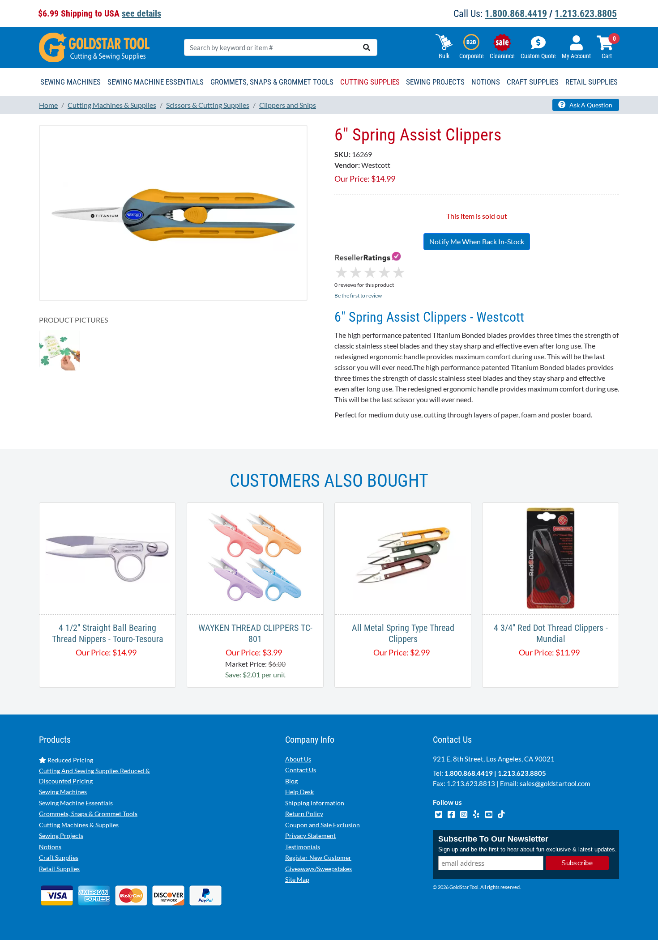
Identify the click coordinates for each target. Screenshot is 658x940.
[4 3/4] (550, 557)
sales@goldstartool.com (555, 783)
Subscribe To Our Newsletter (493, 838)
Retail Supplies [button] (591, 81)
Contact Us (300, 770)
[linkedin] (476, 813)
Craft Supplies (58, 857)
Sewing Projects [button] (435, 81)
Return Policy (304, 813)
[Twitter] (439, 813)
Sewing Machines (63, 791)
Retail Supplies (59, 868)
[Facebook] (451, 813)
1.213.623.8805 (586, 13)
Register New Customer (318, 857)
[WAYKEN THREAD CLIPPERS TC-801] (255, 557)
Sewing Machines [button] (70, 81)
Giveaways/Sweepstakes (318, 868)
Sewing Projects (61, 835)
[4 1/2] (107, 557)
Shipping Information (314, 803)
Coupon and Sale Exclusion (322, 825)
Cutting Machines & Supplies (79, 825)
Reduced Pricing (69, 760)
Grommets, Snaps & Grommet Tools (88, 813)
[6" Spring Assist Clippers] (59, 349)
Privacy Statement (310, 835)
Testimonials (302, 847)
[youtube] (489, 813)
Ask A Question (590, 105)
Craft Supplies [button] (533, 81)
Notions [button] (485, 81)
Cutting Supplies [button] (370, 81)
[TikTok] (501, 813)
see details (141, 13)
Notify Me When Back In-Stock (476, 241)
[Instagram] (464, 813)
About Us (298, 759)
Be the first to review (358, 295)
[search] (366, 47)
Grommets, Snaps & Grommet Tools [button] (271, 81)
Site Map (297, 879)
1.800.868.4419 (516, 13)
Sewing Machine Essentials (76, 803)
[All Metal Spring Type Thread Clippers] (402, 557)
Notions (50, 847)
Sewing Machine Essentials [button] (155, 81)
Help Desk (299, 791)
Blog (291, 781)
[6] (173, 212)
